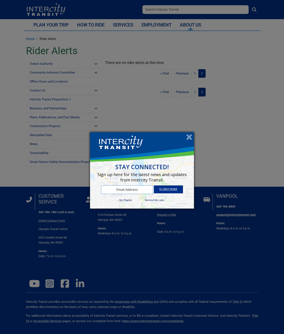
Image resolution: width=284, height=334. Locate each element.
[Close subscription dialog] (189, 137)
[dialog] (142, 170)
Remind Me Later (155, 200)
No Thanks (125, 200)
